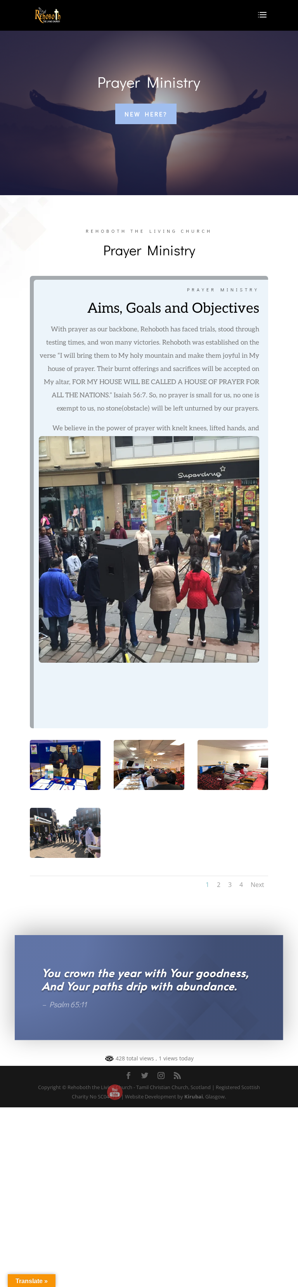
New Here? (146, 114)
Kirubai (193, 1096)
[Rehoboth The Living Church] (65, 788)
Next (257, 884)
